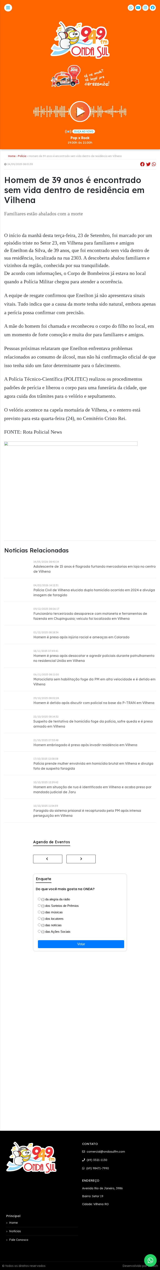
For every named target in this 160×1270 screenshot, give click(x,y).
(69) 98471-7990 (97, 1168)
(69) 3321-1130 (96, 1160)
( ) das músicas (52, 912)
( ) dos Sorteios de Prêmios (60, 905)
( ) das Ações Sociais (55, 931)
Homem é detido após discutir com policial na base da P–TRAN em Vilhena (93, 703)
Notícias (15, 1231)
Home (11, 156)
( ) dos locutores (52, 918)
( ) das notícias (51, 925)
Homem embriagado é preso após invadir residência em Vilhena (85, 745)
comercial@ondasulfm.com (105, 1151)
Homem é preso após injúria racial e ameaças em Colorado (81, 637)
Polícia (22, 156)
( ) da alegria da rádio (55, 899)
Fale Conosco (18, 1240)
